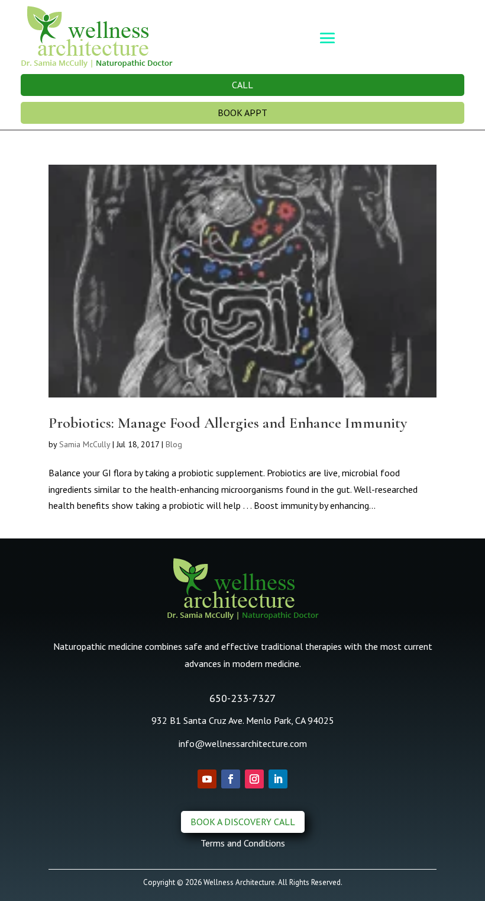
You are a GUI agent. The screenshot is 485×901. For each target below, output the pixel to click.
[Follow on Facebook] (230, 778)
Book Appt (242, 112)
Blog (174, 444)
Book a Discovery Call (242, 822)
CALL (242, 85)
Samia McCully (84, 444)
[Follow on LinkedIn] (278, 778)
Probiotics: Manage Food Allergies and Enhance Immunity (227, 422)
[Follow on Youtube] (207, 778)
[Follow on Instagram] (254, 778)
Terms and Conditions (243, 843)
